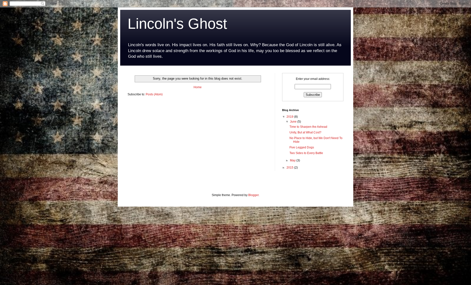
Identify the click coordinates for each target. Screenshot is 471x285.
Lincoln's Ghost (177, 23)
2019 (290, 116)
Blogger (253, 195)
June (293, 121)
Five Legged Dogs (301, 147)
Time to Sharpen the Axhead (308, 126)
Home (198, 87)
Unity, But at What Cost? (305, 132)
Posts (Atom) (154, 94)
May (293, 160)
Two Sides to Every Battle (306, 153)
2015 (290, 167)
